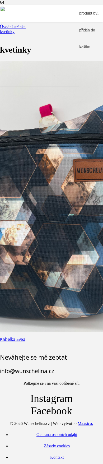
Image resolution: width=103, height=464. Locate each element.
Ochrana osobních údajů (56, 434)
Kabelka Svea (12, 339)
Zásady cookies (57, 446)
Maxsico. (85, 423)
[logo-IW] (39, 85)
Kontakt (57, 457)
